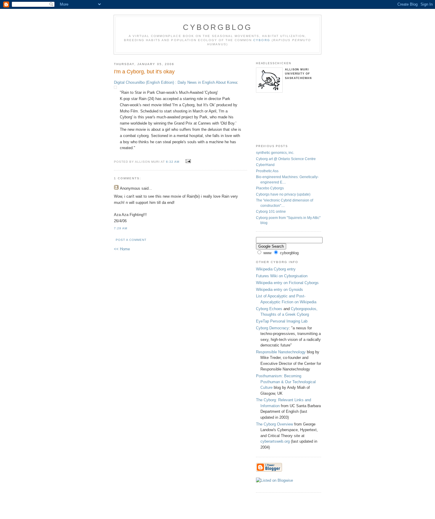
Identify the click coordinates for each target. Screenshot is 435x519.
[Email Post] (187, 161)
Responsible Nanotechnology (281, 352)
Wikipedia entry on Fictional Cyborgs (287, 283)
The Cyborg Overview (274, 424)
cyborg (261, 40)
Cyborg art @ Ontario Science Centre (286, 159)
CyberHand (265, 165)
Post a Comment (131, 239)
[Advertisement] (275, 118)
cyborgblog (217, 27)
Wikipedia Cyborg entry (276, 269)
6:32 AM (172, 161)
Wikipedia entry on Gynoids (279, 289)
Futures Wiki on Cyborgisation (281, 276)
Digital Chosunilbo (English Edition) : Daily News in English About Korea (175, 82)
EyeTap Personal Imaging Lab (281, 321)
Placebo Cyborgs (270, 188)
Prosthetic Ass (267, 171)
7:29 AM (120, 228)
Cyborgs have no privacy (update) (283, 194)
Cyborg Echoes (269, 309)
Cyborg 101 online (271, 211)
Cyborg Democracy (272, 328)
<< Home (122, 249)
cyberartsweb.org (275, 441)
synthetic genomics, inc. (275, 152)
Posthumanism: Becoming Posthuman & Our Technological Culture (286, 382)
